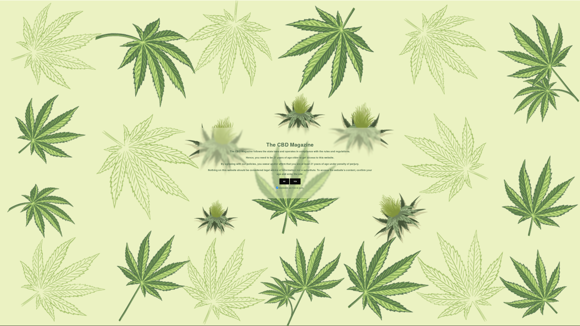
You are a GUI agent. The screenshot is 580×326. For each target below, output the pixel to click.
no (284, 181)
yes (295, 181)
